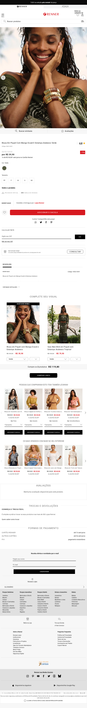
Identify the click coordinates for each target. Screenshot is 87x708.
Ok (80, 237)
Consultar (75, 252)
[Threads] (54, 676)
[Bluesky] (59, 676)
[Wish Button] (4, 212)
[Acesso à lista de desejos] (77, 16)
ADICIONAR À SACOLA (13, 432)
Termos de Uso (42, 696)
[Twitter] (48, 676)
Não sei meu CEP (7, 241)
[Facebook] (43, 676)
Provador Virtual (11, 192)
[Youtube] (38, 676)
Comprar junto (43, 375)
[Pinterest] (32, 676)
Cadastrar (44, 572)
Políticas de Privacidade (30, 696)
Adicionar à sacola (47, 212)
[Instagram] (27, 676)
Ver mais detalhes (10, 287)
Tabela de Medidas (30, 192)
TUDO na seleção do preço (43, 2)
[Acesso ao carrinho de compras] (82, 16)
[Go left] (3, 78)
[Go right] (83, 78)
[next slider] (1, 412)
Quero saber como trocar (10, 519)
